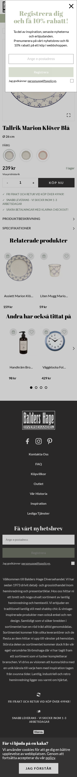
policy (50, 757)
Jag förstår (39, 768)
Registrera (41, 72)
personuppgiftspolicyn (42, 81)
